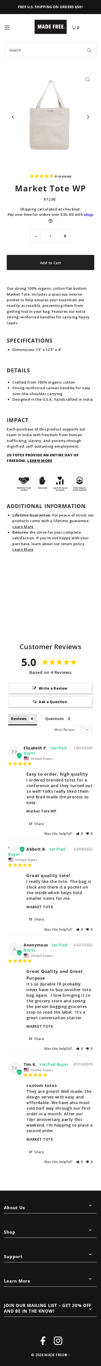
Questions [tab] (54, 718)
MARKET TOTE (39, 906)
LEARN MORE (39, 460)
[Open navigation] (17, 26)
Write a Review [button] (53, 688)
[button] (79, 833)
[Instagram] (58, 1341)
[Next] (88, 117)
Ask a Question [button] (53, 701)
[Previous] (13, 117)
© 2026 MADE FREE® (49, 1354)
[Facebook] (43, 1341)
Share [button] (38, 823)
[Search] (89, 50)
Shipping (28, 209)
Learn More (22, 526)
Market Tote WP (41, 811)
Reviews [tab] (18, 718)
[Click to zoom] (88, 79)
